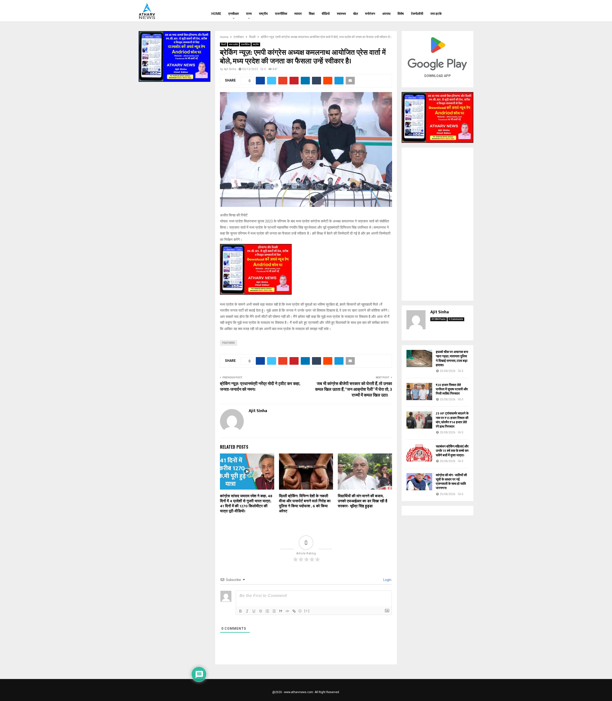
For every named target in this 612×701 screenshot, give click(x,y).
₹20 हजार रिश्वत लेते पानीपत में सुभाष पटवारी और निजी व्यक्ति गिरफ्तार (452, 389)
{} (300, 611)
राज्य (249, 14)
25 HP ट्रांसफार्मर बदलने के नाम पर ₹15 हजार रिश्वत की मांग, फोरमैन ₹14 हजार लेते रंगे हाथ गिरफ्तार (452, 420)
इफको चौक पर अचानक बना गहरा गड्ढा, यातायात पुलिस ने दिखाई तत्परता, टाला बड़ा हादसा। (452, 358)
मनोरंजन (370, 14)
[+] (307, 611)
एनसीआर (233, 14)
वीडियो (326, 14)
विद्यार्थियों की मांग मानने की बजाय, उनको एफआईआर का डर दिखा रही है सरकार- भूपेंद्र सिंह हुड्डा (362, 501)
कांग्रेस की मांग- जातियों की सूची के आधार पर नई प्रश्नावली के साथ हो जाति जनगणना (451, 481)
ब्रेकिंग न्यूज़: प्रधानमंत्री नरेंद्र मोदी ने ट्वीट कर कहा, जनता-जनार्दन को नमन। (260, 386)
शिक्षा (312, 14)
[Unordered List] (274, 611)
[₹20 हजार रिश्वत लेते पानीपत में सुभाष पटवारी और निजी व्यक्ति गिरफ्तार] (419, 391)
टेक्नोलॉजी (417, 14)
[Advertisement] (437, 224)
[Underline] (254, 611)
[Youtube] (468, 11)
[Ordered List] (267, 611)
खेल (355, 14)
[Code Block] (287, 611)
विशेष (401, 14)
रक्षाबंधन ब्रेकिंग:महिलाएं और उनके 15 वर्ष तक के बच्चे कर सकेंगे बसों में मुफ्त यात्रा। (452, 451)
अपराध (386, 14)
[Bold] (240, 611)
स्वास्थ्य (341, 14)
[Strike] (260, 611)
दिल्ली (223, 44)
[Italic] (247, 611)
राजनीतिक (281, 14)
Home (216, 14)
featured (228, 343)
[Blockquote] (280, 611)
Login (386, 580)
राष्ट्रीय (263, 14)
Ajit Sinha (230, 69)
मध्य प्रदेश (233, 44)
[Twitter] (462, 11)
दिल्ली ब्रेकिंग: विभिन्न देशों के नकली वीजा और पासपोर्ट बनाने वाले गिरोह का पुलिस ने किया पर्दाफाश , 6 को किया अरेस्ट (305, 503)
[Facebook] (455, 11)
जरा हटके (436, 14)
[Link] (294, 611)
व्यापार (298, 14)
